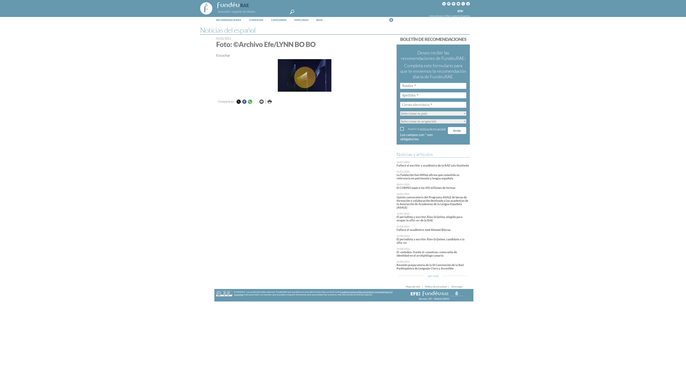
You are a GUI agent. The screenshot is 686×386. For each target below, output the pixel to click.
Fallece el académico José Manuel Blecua (424, 229)
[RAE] (467, 10)
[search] (292, 11)
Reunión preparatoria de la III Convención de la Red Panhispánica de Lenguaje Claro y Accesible (430, 266)
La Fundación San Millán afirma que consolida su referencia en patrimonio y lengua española (428, 176)
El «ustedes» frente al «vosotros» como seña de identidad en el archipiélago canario (427, 253)
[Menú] (391, 20)
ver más (433, 276)
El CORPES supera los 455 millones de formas (426, 187)
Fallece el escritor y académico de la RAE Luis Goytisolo (433, 165)
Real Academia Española (458, 15)
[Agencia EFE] (460, 11)
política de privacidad (433, 129)
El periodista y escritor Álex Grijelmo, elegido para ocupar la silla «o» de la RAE (430, 218)
